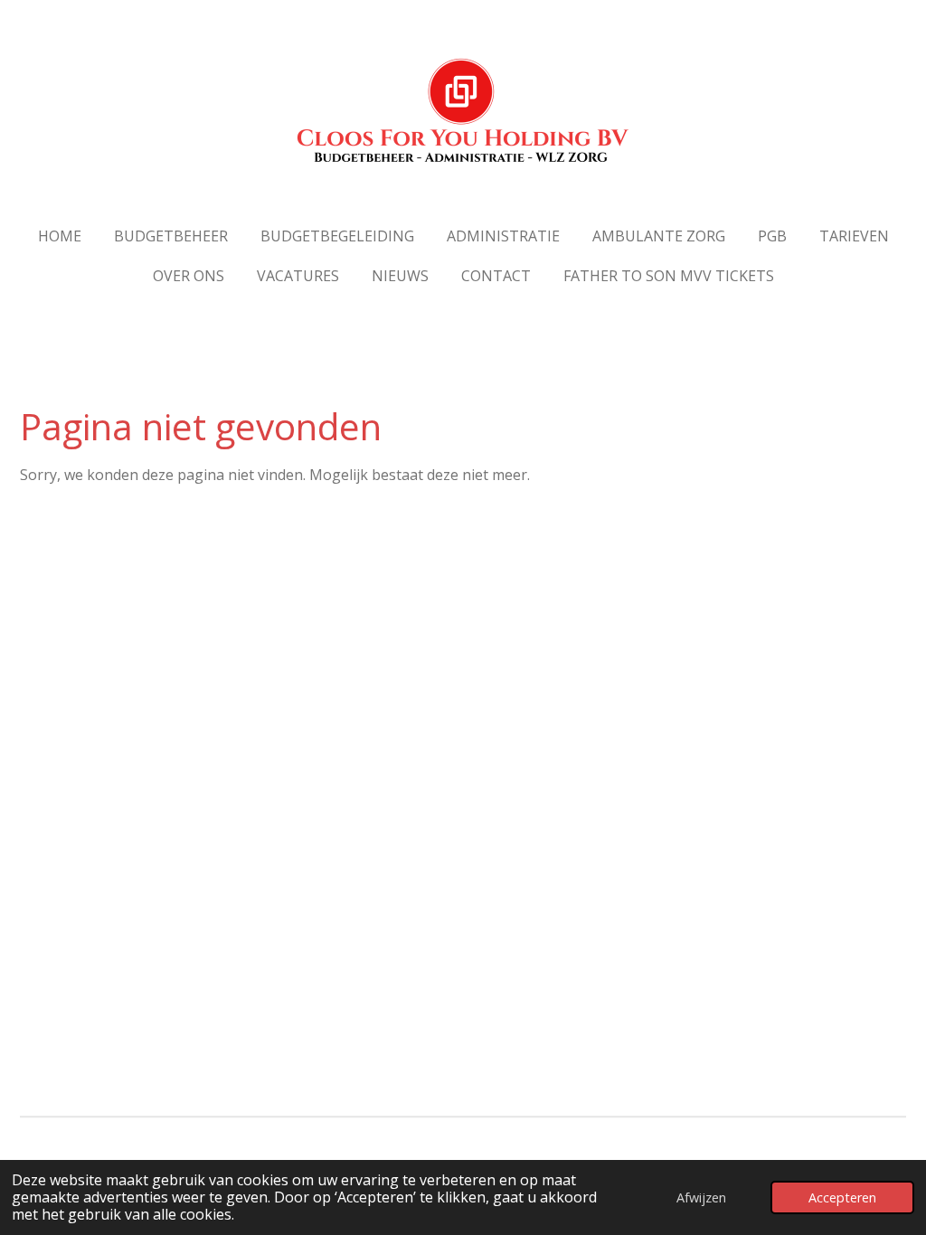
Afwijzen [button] (701, 1197)
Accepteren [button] (842, 1197)
